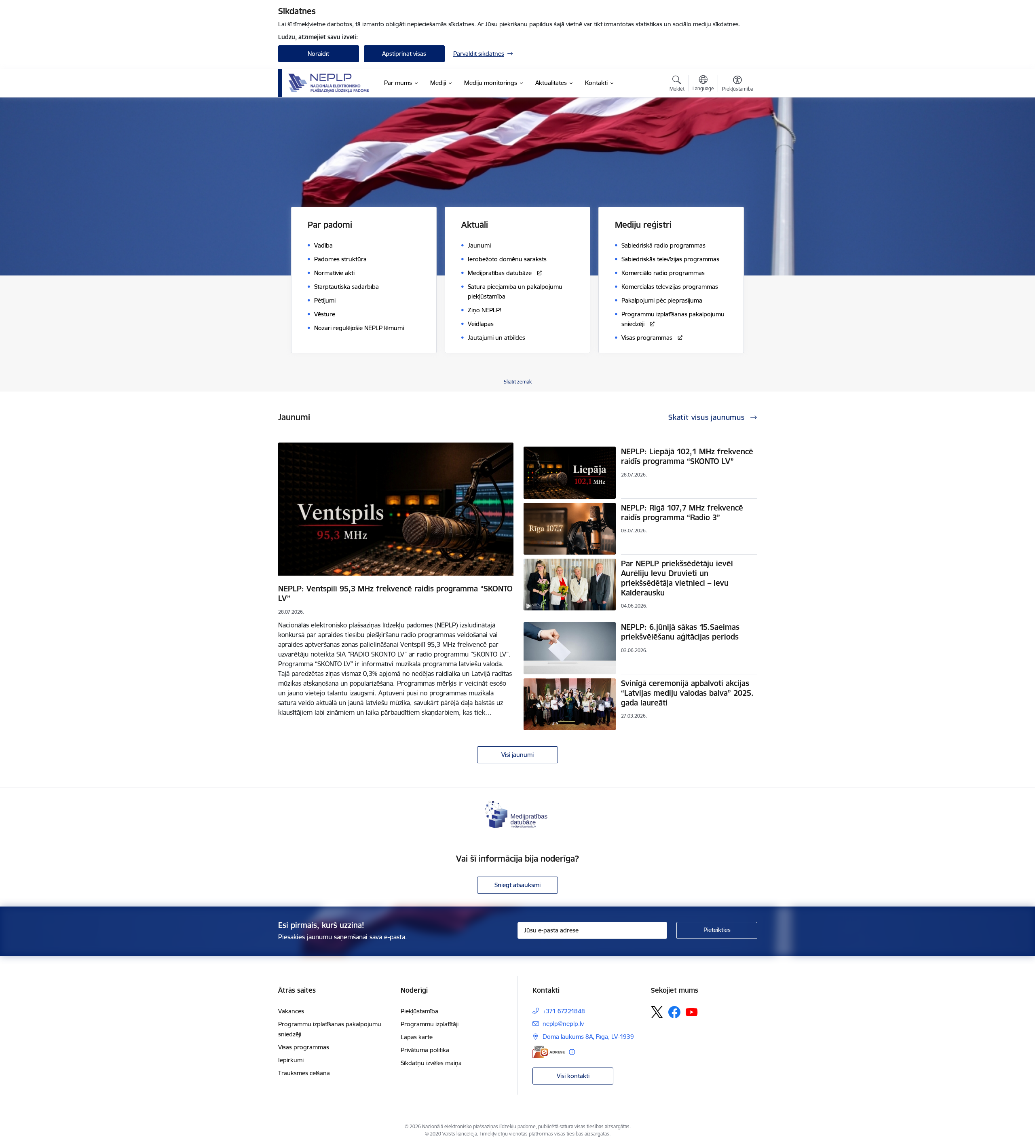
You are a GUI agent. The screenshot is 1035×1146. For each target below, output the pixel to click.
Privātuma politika (425, 1050)
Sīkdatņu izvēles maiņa (431, 1063)
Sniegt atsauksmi (517, 885)
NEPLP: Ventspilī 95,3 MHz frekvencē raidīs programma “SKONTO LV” (395, 593)
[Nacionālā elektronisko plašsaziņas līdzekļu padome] (328, 83)
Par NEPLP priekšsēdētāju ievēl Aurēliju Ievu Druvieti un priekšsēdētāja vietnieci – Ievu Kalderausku (677, 578)
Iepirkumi (291, 1060)
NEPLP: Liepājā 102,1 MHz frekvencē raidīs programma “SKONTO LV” (687, 456)
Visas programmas (303, 1047)
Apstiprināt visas (404, 53)
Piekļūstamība (419, 1011)
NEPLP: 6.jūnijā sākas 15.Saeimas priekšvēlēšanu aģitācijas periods (680, 632)
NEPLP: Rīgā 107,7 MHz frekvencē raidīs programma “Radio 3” (682, 512)
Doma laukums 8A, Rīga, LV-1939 (588, 1036)
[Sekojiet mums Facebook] (674, 1012)
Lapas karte (417, 1037)
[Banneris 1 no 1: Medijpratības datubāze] (517, 814)
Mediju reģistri (643, 224)
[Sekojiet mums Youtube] (692, 1012)
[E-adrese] (548, 1052)
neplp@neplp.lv (563, 1023)
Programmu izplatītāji (429, 1024)
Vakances (291, 1011)
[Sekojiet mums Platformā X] (657, 1012)
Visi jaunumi (517, 754)
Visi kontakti (573, 1076)
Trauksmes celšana (304, 1073)
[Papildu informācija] (572, 1052)
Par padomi (330, 224)
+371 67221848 (564, 1011)
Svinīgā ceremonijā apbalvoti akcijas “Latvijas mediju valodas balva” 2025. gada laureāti (687, 693)
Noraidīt (318, 53)
